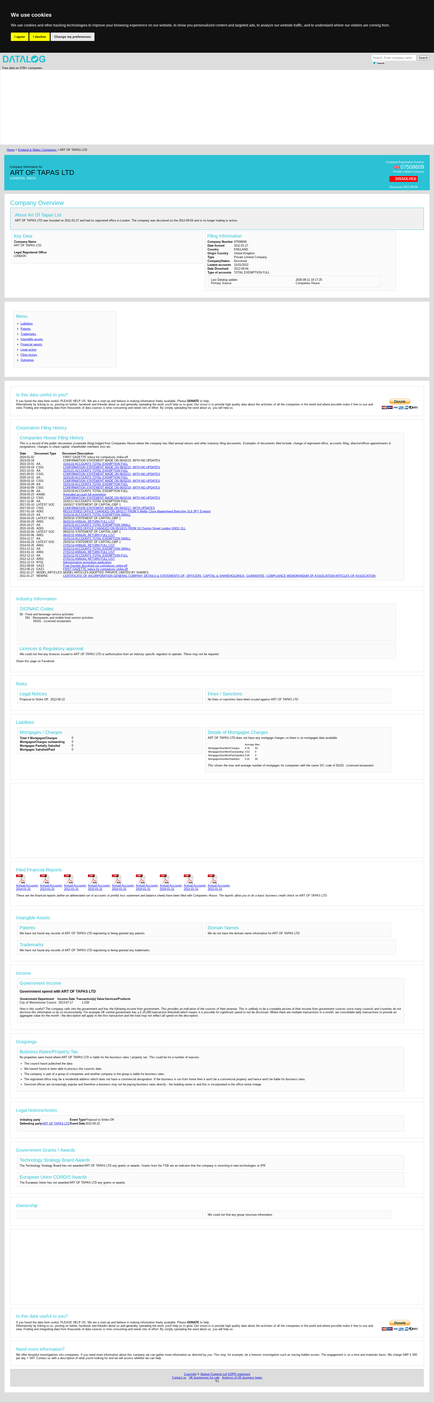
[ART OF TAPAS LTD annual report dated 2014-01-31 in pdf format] (27, 879)
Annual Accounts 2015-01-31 (99, 887)
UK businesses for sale (204, 1377)
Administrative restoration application (87, 562)
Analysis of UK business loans (242, 1377)
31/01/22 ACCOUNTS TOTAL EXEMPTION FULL (95, 464)
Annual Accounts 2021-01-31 (195, 887)
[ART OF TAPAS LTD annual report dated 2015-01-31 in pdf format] (99, 879)
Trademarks (28, 334)
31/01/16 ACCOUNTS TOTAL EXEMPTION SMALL (97, 514)
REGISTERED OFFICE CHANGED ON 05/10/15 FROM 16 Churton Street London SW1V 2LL (124, 528)
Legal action (28, 349)
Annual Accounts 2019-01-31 (147, 887)
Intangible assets (32, 339)
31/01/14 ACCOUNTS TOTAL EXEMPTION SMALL (97, 538)
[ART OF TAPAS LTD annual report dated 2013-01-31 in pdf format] (51, 879)
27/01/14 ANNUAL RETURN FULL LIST (89, 545)
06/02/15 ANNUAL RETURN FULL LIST (89, 535)
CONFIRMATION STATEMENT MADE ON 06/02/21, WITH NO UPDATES (111, 474)
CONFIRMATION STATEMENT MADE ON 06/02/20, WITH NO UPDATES (111, 481)
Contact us (179, 1377)
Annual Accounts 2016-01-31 (123, 887)
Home (10, 150)
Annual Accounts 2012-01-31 (75, 887)
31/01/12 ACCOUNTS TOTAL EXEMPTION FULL (95, 555)
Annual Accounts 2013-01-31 (51, 887)
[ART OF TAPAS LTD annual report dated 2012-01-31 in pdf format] (75, 879)
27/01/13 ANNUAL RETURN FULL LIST (89, 552)
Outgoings (27, 360)
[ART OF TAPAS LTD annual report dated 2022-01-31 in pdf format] (219, 879)
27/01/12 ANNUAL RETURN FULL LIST (89, 559)
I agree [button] (19, 36)
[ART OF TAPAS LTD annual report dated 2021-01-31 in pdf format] (195, 879)
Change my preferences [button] (72, 36)
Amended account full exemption (84, 494)
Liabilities (27, 323)
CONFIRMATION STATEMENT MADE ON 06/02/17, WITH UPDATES (109, 508)
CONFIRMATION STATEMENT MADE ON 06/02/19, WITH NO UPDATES (111, 487)
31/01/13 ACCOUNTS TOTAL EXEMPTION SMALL (97, 548)
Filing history (29, 355)
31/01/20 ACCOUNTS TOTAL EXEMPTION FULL (95, 477)
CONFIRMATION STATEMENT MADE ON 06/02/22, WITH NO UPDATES (111, 467)
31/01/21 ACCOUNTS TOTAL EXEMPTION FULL (95, 470)
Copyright (190, 1374)
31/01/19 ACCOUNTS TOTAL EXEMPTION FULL (95, 484)
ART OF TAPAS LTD (56, 1123)
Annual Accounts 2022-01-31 (219, 887)
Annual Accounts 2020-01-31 (171, 887)
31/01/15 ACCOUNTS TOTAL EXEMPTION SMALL (97, 525)
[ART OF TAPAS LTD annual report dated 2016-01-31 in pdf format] (123, 879)
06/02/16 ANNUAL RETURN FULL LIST (89, 521)
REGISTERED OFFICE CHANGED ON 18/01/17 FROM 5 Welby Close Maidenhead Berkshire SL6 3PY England (136, 511)
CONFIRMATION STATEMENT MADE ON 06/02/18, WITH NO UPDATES (111, 497)
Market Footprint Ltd (213, 1374)
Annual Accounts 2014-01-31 (27, 887)
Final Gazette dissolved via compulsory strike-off (95, 565)
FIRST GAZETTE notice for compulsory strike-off (95, 569)
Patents (26, 329)
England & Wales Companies (37, 150)
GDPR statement (239, 1374)
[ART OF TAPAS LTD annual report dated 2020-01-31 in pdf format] (171, 879)
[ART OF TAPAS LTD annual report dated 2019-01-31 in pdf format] (147, 879)
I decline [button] (39, 36)
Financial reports (31, 344)
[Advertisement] (141, 107)
